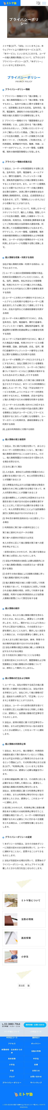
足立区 (22, 985)
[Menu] (44, 3)
